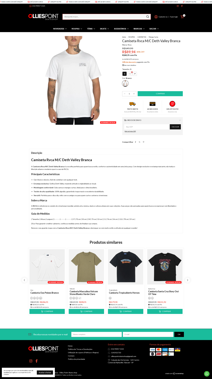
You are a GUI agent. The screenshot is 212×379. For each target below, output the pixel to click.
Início (124, 37)
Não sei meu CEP (130, 131)
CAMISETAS (141, 37)
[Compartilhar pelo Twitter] (139, 142)
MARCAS (138, 29)
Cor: (127, 78)
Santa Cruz (151, 289)
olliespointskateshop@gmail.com (123, 356)
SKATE (103, 29)
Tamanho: (126, 69)
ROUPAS (76, 29)
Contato (71, 356)
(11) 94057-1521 (38, 6)
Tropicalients (113, 290)
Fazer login (174, 17)
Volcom (72, 289)
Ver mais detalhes (130, 65)
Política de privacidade (76, 359)
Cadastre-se (163, 17)
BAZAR (153, 29)
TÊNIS (90, 29)
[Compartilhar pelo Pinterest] (143, 142)
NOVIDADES (58, 29)
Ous (31, 290)
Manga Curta (153, 37)
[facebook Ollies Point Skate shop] (182, 6)
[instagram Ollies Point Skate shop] (178, 6)
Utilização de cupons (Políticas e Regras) (83, 352)
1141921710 (116, 353)
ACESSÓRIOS (120, 29)
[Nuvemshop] (174, 374)
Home (70, 346)
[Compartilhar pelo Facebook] (135, 142)
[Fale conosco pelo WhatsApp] (207, 374)
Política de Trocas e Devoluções (80, 349)
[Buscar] (147, 16)
